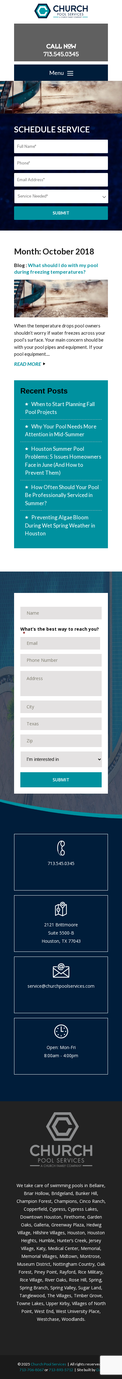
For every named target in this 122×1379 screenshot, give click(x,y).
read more (27, 364)
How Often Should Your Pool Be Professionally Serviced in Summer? (62, 495)
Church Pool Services (48, 1364)
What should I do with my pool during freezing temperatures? (56, 268)
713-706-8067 (31, 1369)
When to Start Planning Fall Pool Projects (60, 408)
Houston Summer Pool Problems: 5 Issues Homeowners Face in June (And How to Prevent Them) (63, 460)
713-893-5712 (61, 1369)
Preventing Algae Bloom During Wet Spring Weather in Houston (60, 525)
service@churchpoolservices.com (61, 986)
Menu (57, 72)
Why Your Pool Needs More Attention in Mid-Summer (60, 430)
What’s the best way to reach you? (59, 631)
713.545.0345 (61, 54)
